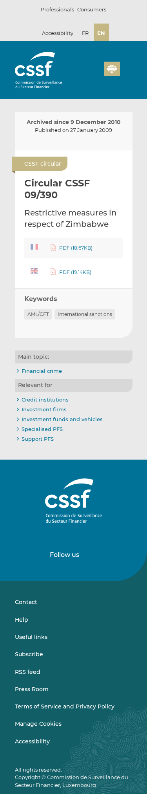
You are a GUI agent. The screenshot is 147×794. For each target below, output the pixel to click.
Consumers (91, 9)
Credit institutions (45, 399)
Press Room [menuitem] (32, 689)
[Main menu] (126, 67)
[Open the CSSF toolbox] (95, 73)
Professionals (57, 9)
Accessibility (57, 33)
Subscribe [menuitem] (29, 654)
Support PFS (38, 439)
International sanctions (85, 314)
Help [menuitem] (21, 619)
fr (85, 33)
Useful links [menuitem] (31, 637)
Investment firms (44, 409)
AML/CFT (38, 314)
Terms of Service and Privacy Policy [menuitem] (64, 706)
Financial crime (42, 371)
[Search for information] (86, 73)
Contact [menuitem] (26, 602)
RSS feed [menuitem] (27, 671)
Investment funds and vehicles (62, 419)
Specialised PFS (42, 429)
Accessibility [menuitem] (32, 741)
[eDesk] (112, 69)
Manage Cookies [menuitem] (38, 723)
